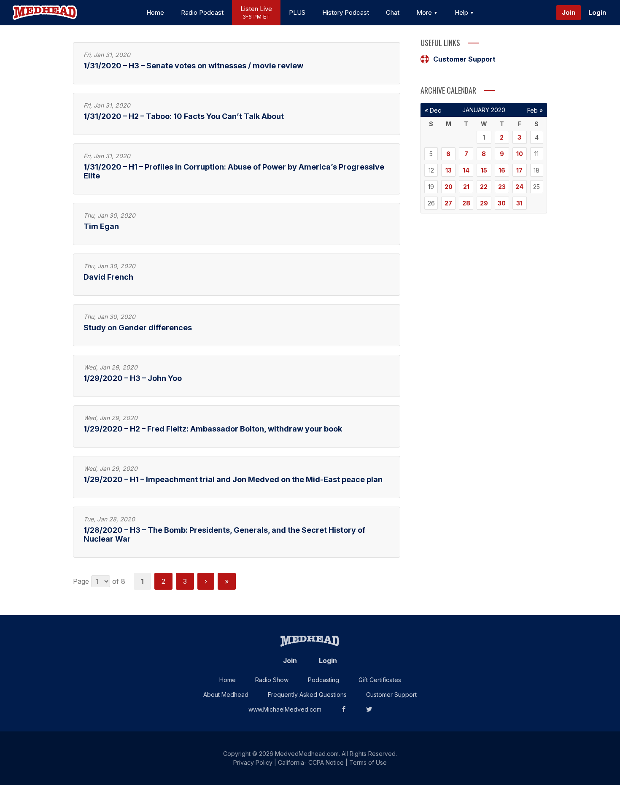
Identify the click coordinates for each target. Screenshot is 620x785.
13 (448, 170)
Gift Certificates (380, 679)
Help (462, 12)
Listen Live (256, 12)
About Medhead (225, 694)
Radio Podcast (202, 12)
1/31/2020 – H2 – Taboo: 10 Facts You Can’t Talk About (184, 116)
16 (502, 170)
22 (484, 186)
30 (502, 203)
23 (502, 186)
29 (484, 203)
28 (466, 203)
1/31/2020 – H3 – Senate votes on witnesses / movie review (193, 65)
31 (519, 203)
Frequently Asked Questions (307, 694)
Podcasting (323, 679)
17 (519, 170)
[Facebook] (344, 709)
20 (449, 186)
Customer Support (464, 59)
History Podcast (345, 12)
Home (155, 12)
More (425, 12)
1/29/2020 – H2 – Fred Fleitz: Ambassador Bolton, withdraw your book (213, 428)
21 (466, 186)
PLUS (297, 12)
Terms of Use (368, 762)
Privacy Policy (252, 762)
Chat (392, 12)
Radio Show (271, 679)
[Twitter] (369, 709)
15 (484, 170)
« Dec (433, 110)
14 (466, 170)
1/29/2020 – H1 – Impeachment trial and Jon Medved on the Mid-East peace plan (233, 479)
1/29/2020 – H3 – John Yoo (133, 378)
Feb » (535, 110)
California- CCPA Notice (311, 762)
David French (108, 276)
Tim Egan (101, 226)
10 (519, 153)
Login (597, 12)
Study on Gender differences (138, 327)
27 (448, 203)
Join (568, 12)
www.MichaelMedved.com (284, 709)
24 (519, 186)
